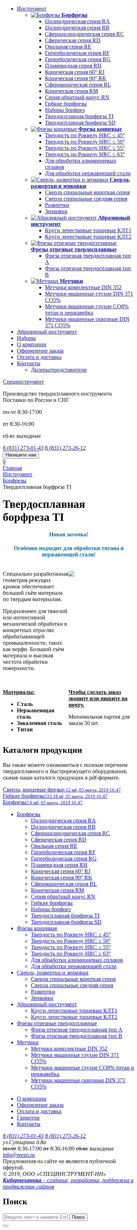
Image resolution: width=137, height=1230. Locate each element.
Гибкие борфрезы (66, 104)
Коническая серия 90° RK (75, 78)
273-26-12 (65, 448)
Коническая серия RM (71, 91)
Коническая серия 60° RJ (74, 72)
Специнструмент (23, 382)
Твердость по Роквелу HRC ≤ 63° (85, 154)
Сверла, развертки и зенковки (53, 973)
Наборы (26, 338)
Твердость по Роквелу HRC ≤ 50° (85, 142)
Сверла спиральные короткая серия (87, 192)
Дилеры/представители (59, 370)
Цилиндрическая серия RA (77, 21)
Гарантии (28, 1118)
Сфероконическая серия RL (78, 85)
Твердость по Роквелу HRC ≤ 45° (85, 135)
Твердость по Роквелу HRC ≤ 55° (85, 148)
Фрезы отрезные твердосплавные (57, 1023)
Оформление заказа (40, 351)
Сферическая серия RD (72, 40)
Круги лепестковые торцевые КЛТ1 (88, 230)
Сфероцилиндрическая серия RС (84, 34)
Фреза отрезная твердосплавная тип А (77, 1030)
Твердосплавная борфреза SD (80, 123)
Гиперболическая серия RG (78, 59)
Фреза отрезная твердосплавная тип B (76, 1036)
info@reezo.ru (19, 1155)
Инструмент (31, 9)
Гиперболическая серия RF (77, 53)
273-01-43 (23, 448)
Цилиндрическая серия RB (77, 28)
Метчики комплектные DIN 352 (83, 287)
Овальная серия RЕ (68, 47)
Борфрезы (28, 814)
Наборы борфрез (65, 110)
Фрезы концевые (37, 928)
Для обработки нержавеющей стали (88, 173)
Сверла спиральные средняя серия (86, 199)
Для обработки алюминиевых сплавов (77, 960)
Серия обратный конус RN (77, 97)
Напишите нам (21, 455)
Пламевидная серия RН (73, 66)
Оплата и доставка (39, 357)
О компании (31, 344)
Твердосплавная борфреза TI (79, 116)
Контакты (28, 363)
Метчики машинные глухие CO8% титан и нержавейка (87, 309)
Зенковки (56, 211)
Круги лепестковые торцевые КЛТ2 (88, 237)
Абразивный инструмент (47, 332)
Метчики (28, 1042)
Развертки (57, 205)
